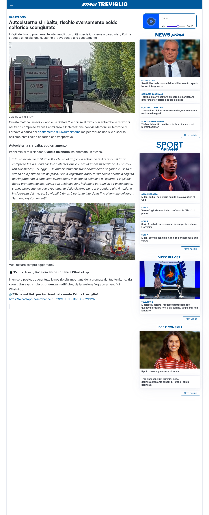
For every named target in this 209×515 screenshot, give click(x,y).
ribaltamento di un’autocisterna (59, 132)
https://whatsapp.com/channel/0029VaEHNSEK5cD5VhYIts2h (52, 299)
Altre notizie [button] (190, 135)
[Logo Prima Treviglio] (104, 4)
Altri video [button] (191, 318)
